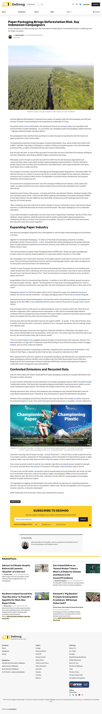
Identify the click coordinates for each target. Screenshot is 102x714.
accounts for (23, 292)
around (47, 455)
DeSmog (18, 4)
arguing (14, 131)
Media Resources (75, 660)
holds (12, 342)
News (4, 648)
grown (84, 292)
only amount (35, 466)
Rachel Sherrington (60, 580)
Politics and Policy (42, 663)
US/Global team (46, 524)
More (68, 12)
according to (31, 155)
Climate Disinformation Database (13, 663)
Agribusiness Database (10, 666)
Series (4, 654)
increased (77, 295)
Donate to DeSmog (75, 666)
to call (76, 398)
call (56, 233)
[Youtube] (79, 695)
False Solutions (41, 666)
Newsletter (73, 692)
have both (81, 382)
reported (20, 391)
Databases (5, 651)
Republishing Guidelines (77, 657)
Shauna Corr (7, 606)
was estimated (37, 302)
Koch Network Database (10, 669)
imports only (28, 340)
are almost (64, 464)
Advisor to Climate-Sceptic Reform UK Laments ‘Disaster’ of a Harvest (16, 568)
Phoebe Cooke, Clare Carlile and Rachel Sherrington (68, 607)
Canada (38, 672)
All (36, 524)
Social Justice (41, 657)
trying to (64, 126)
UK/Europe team (61, 524)
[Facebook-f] (73, 4)
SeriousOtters (12, 709)
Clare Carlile (19, 35)
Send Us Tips (73, 663)
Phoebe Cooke (8, 574)
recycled (15, 457)
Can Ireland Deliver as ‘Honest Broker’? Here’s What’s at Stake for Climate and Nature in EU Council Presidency (67, 571)
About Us (72, 648)
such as (27, 126)
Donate (95, 4)
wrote (41, 242)
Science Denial (41, 651)
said (60, 252)
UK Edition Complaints (77, 678)
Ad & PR (38, 654)
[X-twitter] (76, 4)
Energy (38, 648)
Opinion (38, 678)
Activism (39, 669)
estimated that (16, 314)
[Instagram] (82, 695)
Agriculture (15, 501)
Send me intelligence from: (23, 524)
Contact (72, 654)
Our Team (72, 651)
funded (88, 382)
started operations (77, 350)
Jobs (71, 669)
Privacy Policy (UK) (75, 675)
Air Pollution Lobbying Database (13, 672)
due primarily (65, 299)
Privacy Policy (74, 672)
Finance (38, 675)
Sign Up (83, 519)
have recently (64, 350)
